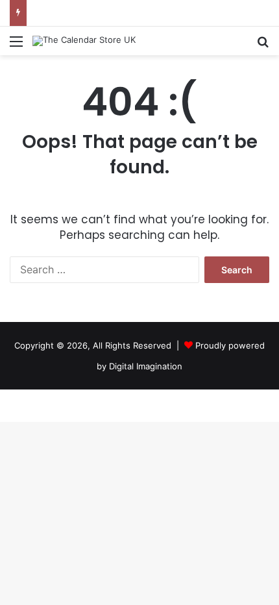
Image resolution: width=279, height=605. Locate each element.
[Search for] (262, 45)
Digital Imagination (145, 366)
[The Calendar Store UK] (84, 41)
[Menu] (16, 45)
